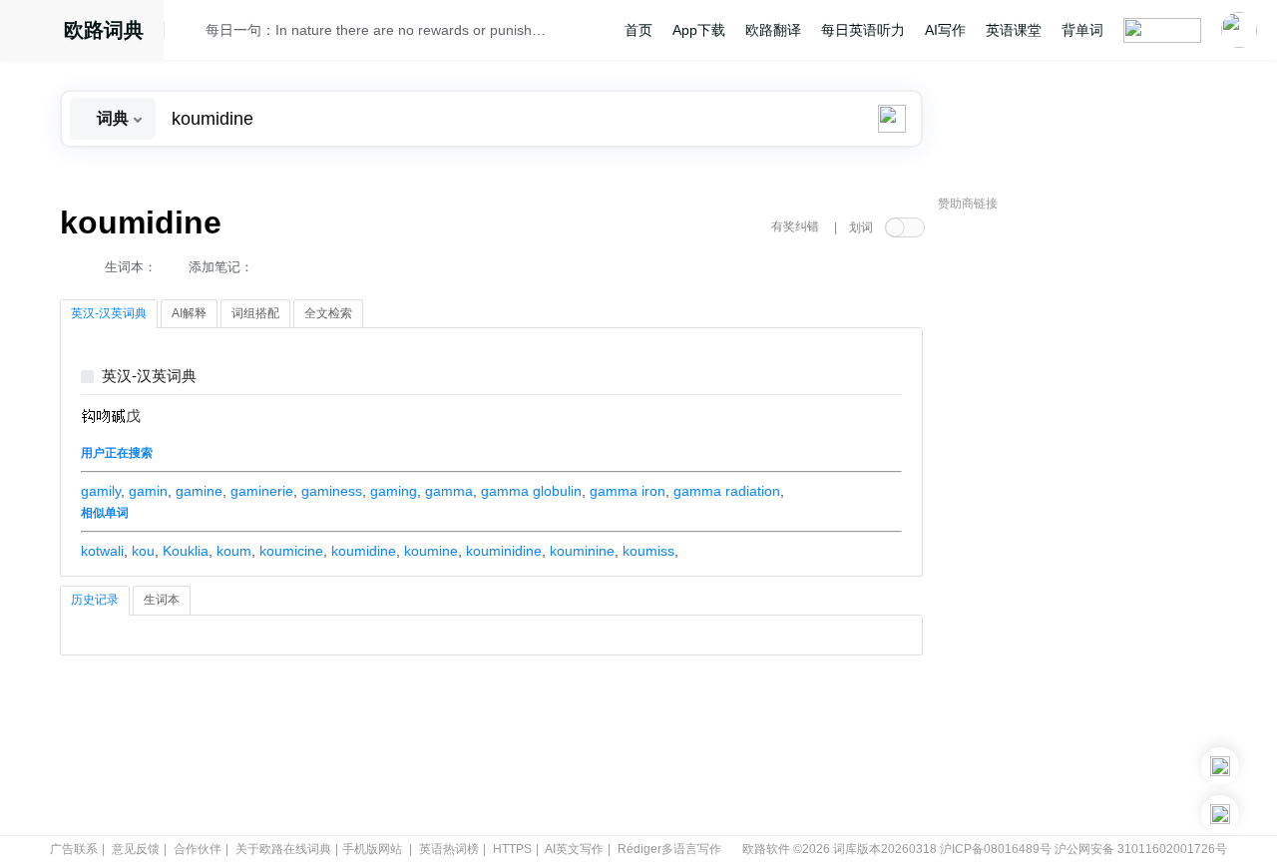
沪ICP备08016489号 (996, 849)
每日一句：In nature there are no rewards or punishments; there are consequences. (381, 30)
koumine (431, 551)
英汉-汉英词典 (149, 376)
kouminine (582, 551)
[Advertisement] (1087, 523)
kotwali (102, 551)
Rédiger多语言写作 (669, 849)
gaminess (331, 491)
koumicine (291, 551)
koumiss (648, 551)
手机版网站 (372, 849)
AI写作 (945, 30)
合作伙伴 (197, 849)
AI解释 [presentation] (189, 313)
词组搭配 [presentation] (255, 313)
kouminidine (504, 551)
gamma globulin (531, 491)
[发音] (191, 33)
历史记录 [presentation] (95, 600)
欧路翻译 (773, 30)
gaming (393, 491)
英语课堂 (1014, 30)
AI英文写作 (574, 849)
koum (233, 551)
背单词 (1082, 30)
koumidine (363, 551)
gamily (101, 491)
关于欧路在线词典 (283, 849)
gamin (148, 491)
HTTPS (512, 849)
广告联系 (74, 849)
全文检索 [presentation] (328, 313)
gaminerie (261, 491)
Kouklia (186, 551)
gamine (199, 491)
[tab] (109, 314)
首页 (638, 30)
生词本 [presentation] (162, 600)
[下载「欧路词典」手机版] (1220, 766)
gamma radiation (726, 491)
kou (143, 551)
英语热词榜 (449, 849)
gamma (449, 491)
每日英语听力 (863, 30)
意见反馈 (136, 849)
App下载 (698, 30)
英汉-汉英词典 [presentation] (109, 313)
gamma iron (627, 491)
